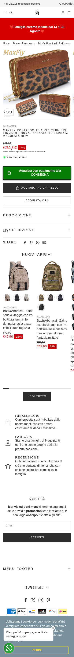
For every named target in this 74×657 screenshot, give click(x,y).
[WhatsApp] (37, 242)
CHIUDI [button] (37, 650)
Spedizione (21, 152)
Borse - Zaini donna (24, 43)
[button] (5, 12)
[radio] (7, 297)
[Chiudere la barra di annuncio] (70, 3)
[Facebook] (25, 242)
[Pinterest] (31, 242)
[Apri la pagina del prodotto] (18, 275)
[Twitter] (33, 600)
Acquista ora (37, 200)
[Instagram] (41, 600)
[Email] (44, 242)
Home (6, 43)
